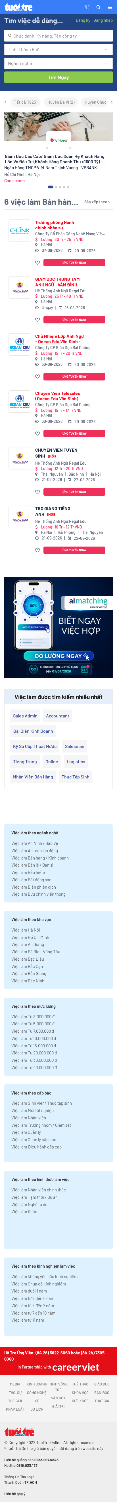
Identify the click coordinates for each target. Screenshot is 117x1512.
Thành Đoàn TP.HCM (20, 1482)
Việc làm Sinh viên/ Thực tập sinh (41, 1103)
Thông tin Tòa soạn (19, 1476)
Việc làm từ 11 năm (27, 1319)
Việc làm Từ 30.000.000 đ (34, 1060)
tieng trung (25, 761)
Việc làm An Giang (27, 944)
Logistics (76, 761)
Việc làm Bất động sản (31, 879)
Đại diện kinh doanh (33, 731)
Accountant (57, 715)
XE (37, 1400)
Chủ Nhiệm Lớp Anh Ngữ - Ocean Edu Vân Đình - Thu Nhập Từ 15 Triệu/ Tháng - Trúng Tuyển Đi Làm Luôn (59, 338)
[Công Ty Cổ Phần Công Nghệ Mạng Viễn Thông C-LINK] (20, 231)
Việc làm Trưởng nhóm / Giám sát (41, 1125)
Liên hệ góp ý (14, 1493)
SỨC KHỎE (80, 1400)
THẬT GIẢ (102, 1400)
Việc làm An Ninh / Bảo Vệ (34, 843)
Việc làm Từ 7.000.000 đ (32, 1031)
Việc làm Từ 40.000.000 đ (34, 1067)
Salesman (74, 746)
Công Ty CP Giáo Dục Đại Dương (63, 347)
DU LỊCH (36, 1409)
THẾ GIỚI (15, 1400)
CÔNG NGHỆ (37, 1392)
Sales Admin (25, 715)
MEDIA (15, 1384)
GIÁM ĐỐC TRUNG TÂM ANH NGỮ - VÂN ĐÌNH (57, 281)
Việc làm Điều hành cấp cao (36, 1146)
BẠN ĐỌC (101, 1392)
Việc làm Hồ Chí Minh (30, 937)
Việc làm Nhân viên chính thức (38, 1189)
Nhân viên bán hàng (33, 776)
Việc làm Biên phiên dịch (33, 886)
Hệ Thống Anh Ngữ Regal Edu (61, 290)
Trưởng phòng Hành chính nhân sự (54, 224)
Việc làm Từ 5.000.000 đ (33, 1023)
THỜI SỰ (15, 1392)
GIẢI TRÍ (58, 1406)
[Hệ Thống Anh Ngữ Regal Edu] (20, 287)
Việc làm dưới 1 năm (29, 1290)
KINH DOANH (37, 1384)
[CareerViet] (75, 1367)
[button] (98, 6)
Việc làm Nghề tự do (29, 1204)
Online (51, 761)
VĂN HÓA (58, 1398)
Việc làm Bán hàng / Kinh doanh (40, 857)
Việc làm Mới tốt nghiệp (32, 1110)
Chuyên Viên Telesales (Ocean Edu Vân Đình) (57, 395)
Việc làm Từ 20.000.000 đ (34, 1052)
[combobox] (58, 36)
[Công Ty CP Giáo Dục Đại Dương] (20, 344)
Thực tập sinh (75, 776)
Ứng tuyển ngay (74, 262)
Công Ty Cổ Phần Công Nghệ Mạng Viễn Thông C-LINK (69, 234)
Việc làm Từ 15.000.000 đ (33, 1045)
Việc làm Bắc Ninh (27, 980)
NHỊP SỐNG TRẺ (58, 1387)
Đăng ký (83, 20)
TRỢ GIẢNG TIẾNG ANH (52, 511)
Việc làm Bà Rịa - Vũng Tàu (35, 951)
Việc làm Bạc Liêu (27, 958)
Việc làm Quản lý (26, 1132)
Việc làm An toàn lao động (34, 850)
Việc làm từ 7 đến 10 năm (33, 1312)
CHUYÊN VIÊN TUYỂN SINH (56, 452)
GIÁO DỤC (102, 1384)
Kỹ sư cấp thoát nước (35, 746)
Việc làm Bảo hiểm (28, 872)
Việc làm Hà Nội (25, 929)
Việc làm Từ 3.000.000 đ (33, 1016)
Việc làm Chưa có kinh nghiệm (38, 1283)
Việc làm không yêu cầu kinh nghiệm (44, 1276)
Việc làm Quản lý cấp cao (33, 1139)
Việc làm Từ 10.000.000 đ (33, 1038)
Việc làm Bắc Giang (28, 973)
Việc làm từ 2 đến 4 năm (32, 1298)
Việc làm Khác (24, 1211)
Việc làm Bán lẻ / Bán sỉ (32, 864)
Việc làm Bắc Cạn (27, 966)
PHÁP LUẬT (15, 1409)
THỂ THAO (80, 1384)
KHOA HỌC (80, 1392)
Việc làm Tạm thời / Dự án (34, 1197)
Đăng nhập (103, 20)
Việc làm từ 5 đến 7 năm (32, 1305)
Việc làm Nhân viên (28, 1117)
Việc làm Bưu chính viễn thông (38, 894)
